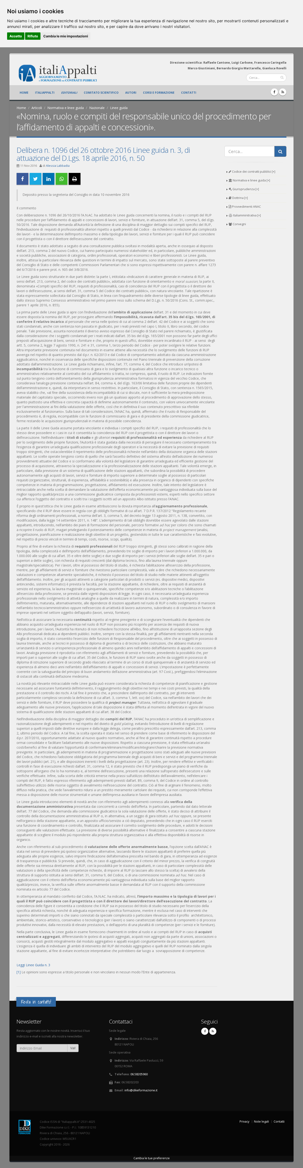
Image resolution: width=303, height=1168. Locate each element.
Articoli (36, 107)
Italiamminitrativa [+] (246, 215)
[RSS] (282, 92)
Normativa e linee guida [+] (251, 180)
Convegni (239, 224)
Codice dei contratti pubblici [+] (253, 172)
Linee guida (119, 107)
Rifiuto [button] (32, 36)
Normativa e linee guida (65, 107)
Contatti (188, 93)
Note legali (261, 1122)
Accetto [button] (15, 36)
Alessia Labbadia (58, 166)
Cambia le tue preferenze (152, 1158)
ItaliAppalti (44, 93)
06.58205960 (139, 1074)
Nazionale (97, 107)
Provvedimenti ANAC (246, 207)
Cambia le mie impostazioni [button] (65, 36)
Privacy (244, 1122)
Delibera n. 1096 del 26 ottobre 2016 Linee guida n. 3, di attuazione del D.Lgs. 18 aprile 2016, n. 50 (103, 154)
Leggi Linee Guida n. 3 (33, 965)
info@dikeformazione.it (141, 1090)
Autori (130, 93)
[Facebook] (274, 92)
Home (24, 93)
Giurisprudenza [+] (245, 189)
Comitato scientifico (101, 93)
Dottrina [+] (240, 198)
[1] (19, 972)
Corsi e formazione (158, 93)
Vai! (73, 1048)
